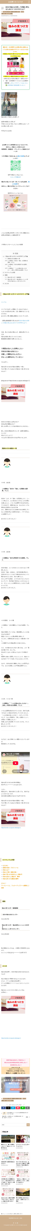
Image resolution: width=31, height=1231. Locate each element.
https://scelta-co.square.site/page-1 (11, 827)
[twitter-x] (15, 1223)
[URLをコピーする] (27, 1108)
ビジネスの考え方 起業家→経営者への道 (11, 11)
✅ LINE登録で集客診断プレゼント (16, 85)
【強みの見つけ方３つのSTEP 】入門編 (16, 256)
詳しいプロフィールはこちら (19, 83)
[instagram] (17, 1223)
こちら (26, 76)
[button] (3, 1108)
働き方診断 (21, 156)
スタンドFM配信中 (15, 177)
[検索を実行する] (28, 1124)
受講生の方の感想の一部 (14, 258)
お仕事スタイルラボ (15, 2)
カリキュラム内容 (10, 272)
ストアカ (3, 302)
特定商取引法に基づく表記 (15, 1218)
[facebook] (13, 1223)
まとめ (7, 283)
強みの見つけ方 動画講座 (14, 277)
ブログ (22, 11)
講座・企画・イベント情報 (7, 13)
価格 (6, 275)
